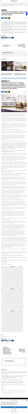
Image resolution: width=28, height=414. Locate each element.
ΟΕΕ (18, 392)
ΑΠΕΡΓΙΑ (9, 390)
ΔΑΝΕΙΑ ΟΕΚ (20, 390)
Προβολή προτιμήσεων (14, 411)
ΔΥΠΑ (9, 336)
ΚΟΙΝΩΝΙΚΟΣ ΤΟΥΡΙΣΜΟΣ (11, 392)
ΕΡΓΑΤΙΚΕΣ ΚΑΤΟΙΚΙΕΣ (4, 392)
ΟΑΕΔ (16, 392)
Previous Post (5, 44)
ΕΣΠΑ (12, 336)
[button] (24, 59)
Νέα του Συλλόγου (3, 72)
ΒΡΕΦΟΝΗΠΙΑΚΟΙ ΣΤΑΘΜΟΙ (5, 336)
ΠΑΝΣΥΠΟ (7, 72)
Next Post (23, 43)
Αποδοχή (14, 407)
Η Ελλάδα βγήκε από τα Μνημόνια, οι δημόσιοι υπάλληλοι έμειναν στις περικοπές (12, 379)
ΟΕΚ (20, 392)
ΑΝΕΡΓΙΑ (6, 390)
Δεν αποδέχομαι (14, 409)
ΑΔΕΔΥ (2, 390)
